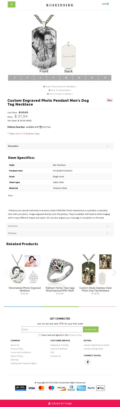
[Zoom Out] (79, 78)
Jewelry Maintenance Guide (96, 345)
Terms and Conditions (21, 352)
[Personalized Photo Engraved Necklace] (24, 270)
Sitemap (14, 360)
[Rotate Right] (104, 78)
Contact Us (55, 356)
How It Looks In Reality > (61, 94)
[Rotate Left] (91, 78)
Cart (105, 4)
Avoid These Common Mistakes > (61, 86)
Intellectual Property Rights (24, 363)
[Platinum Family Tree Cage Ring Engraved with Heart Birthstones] (60, 270)
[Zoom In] (66, 78)
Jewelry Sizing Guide (93, 349)
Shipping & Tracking (59, 345)
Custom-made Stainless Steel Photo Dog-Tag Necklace (95, 289)
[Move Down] (53, 78)
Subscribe (90, 329)
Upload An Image (61, 403)
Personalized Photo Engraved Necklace (25, 289)
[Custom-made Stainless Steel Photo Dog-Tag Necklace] (95, 270)
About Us (15, 345)
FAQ (52, 352)
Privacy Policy (75, 335)
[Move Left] (14, 78)
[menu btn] (12, 4)
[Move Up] (40, 78)
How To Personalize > (60, 90)
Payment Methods (59, 349)
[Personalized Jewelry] (59, 5)
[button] (115, 272)
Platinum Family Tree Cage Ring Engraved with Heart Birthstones (60, 290)
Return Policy (17, 356)
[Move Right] (27, 78)
